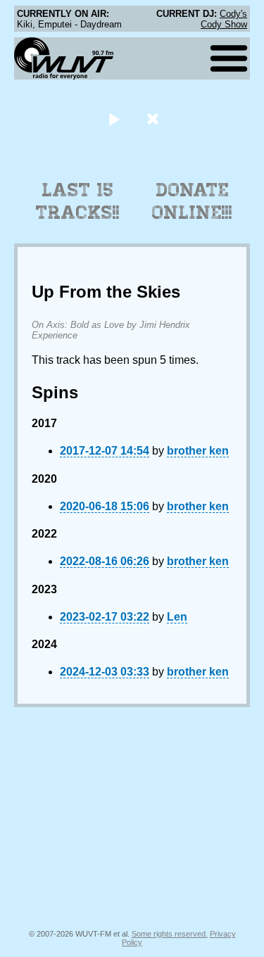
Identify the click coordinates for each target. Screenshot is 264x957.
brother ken (198, 451)
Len (177, 617)
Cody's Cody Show (224, 19)
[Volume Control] (154, 118)
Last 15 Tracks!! (78, 201)
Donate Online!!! (192, 201)
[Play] (114, 118)
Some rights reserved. (170, 934)
